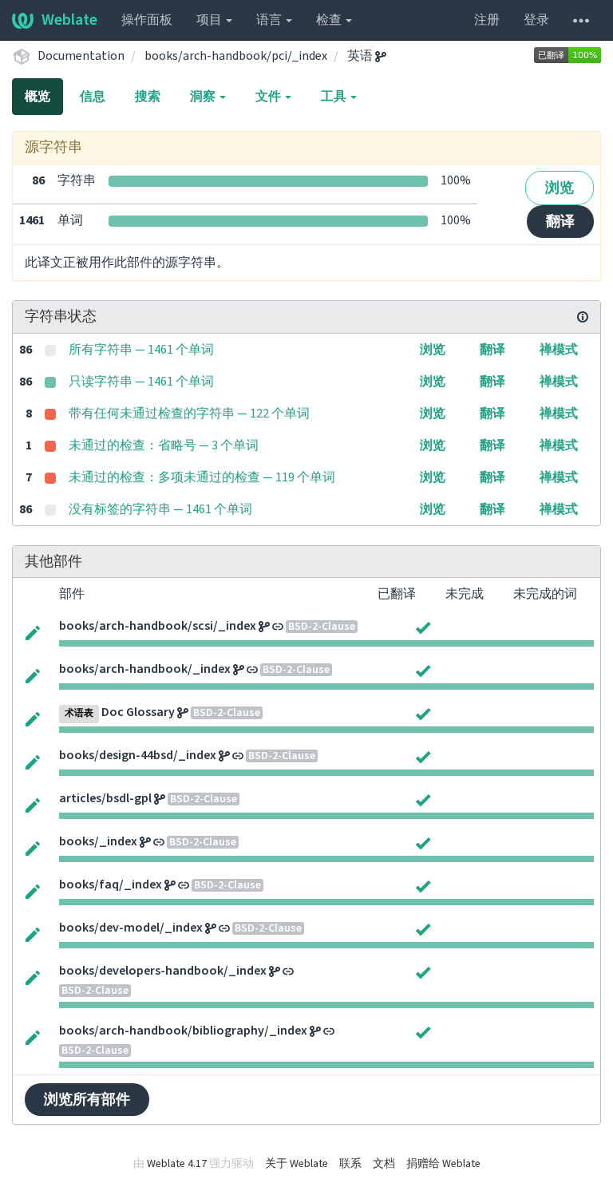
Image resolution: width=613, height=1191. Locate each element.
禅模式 (559, 349)
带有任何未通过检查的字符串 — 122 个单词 (189, 413)
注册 (487, 20)
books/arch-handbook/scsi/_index (157, 626)
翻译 (560, 221)
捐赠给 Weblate (443, 1164)
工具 (335, 96)
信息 (92, 96)
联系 (350, 1164)
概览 (37, 96)
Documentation (81, 56)
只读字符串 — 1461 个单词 (141, 381)
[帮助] (581, 20)
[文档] (582, 317)
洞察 (204, 96)
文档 (384, 1164)
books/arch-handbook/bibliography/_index (183, 1030)
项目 (210, 20)
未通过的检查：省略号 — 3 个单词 (164, 445)
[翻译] (32, 631)
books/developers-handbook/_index (163, 970)
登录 (536, 20)
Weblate (69, 20)
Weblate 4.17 (177, 1164)
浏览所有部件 (87, 1100)
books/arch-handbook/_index (145, 669)
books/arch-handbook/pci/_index (235, 56)
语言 (270, 20)
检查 (330, 20)
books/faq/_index (110, 884)
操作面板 (146, 20)
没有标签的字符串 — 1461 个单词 (160, 509)
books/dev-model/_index (131, 927)
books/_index (98, 841)
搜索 (147, 96)
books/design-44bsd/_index (137, 755)
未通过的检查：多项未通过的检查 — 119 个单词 (202, 477)
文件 (269, 96)
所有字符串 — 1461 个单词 (141, 349)
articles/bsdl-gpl (105, 798)
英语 (361, 56)
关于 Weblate (296, 1164)
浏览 (559, 188)
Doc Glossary (138, 712)
